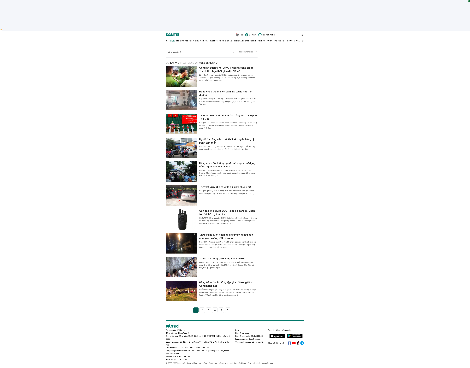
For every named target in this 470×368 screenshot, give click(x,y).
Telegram (302, 343)
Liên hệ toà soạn (242, 333)
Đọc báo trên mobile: (279, 330)
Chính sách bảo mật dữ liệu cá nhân (249, 342)
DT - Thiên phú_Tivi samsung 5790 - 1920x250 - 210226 (235, 1)
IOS (277, 336)
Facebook (289, 343)
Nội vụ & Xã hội (269, 35)
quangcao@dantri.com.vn (250, 339)
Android (295, 336)
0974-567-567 (185, 357)
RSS (237, 330)
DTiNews (252, 35)
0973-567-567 (204, 348)
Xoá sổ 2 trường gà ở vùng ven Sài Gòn (222, 258)
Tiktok (298, 343)
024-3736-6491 (181, 348)
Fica (241, 35)
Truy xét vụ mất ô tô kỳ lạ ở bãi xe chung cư (225, 187)
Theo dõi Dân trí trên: (276, 343)
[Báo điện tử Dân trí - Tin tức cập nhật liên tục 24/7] (172, 35)
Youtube (294, 343)
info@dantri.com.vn (179, 359)
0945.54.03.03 (257, 336)
